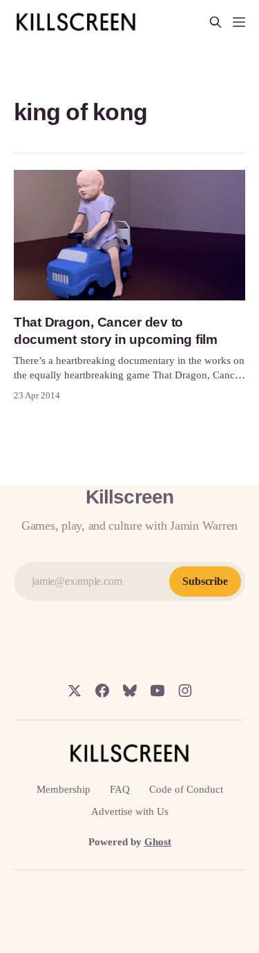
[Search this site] (215, 22)
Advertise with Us (130, 811)
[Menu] (239, 22)
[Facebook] (102, 690)
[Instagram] (185, 690)
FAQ (120, 789)
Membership (63, 789)
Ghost (157, 841)
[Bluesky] (130, 690)
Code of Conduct (186, 789)
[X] (74, 690)
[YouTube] (157, 690)
